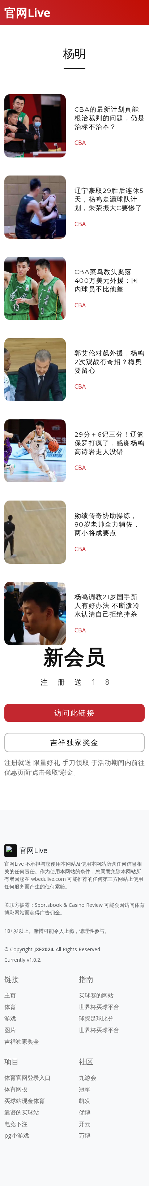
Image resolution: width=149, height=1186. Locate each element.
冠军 (84, 1089)
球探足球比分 (96, 1018)
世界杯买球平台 (99, 1007)
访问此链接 (74, 713)
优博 (84, 1112)
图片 (10, 1030)
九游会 (87, 1078)
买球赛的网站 (96, 995)
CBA (80, 143)
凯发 (84, 1101)
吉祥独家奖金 (74, 742)
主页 (10, 995)
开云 (84, 1124)
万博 (84, 1135)
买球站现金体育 (24, 1101)
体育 (10, 1007)
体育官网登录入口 (27, 1078)
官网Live (27, 12)
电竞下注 (15, 1124)
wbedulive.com (48, 878)
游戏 (10, 1018)
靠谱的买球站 (21, 1112)
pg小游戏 (16, 1135)
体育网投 (15, 1089)
